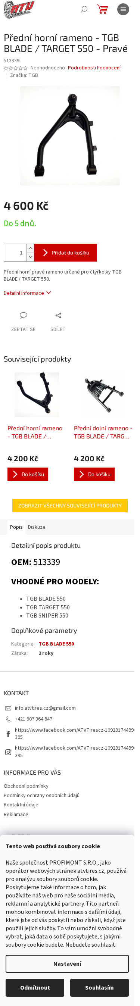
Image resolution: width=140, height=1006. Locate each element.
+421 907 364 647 (33, 719)
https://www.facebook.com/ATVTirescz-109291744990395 (75, 734)
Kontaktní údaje (21, 805)
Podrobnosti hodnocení (94, 68)
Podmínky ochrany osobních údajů (42, 795)
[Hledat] (84, 9)
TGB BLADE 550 (56, 644)
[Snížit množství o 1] (30, 257)
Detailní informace (24, 293)
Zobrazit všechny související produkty (70, 505)
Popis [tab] (16, 527)
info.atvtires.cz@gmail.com (45, 708)
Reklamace (16, 814)
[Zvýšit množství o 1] (30, 248)
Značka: (24, 75)
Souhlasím (99, 988)
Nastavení (67, 964)
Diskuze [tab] (37, 527)
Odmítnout (35, 988)
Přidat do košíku (70, 252)
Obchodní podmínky (26, 786)
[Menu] (123, 9)
